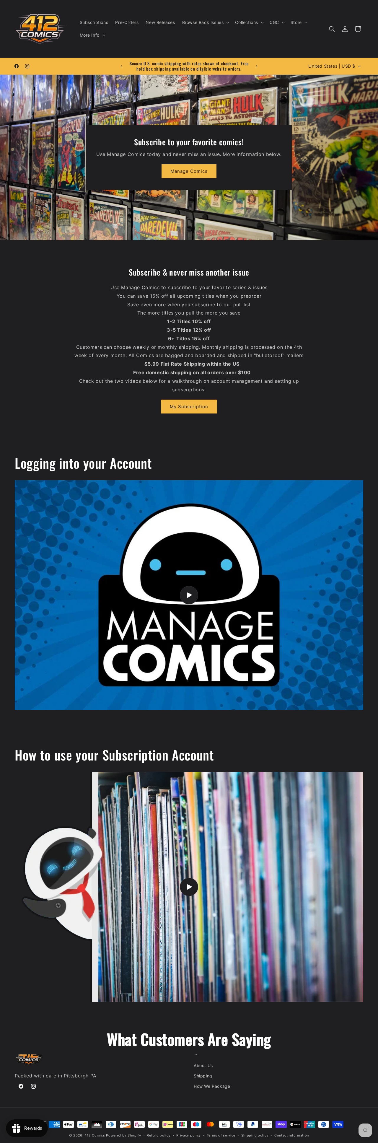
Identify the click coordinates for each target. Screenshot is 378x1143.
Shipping (203, 1075)
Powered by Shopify (123, 1135)
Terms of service (221, 1135)
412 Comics (94, 1135)
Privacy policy (188, 1135)
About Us (203, 1065)
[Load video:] (189, 595)
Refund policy (158, 1135)
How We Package (212, 1086)
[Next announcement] (256, 66)
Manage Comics (189, 171)
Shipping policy (255, 1135)
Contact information (291, 1135)
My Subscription (189, 406)
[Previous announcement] (121, 66)
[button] (205, 22)
